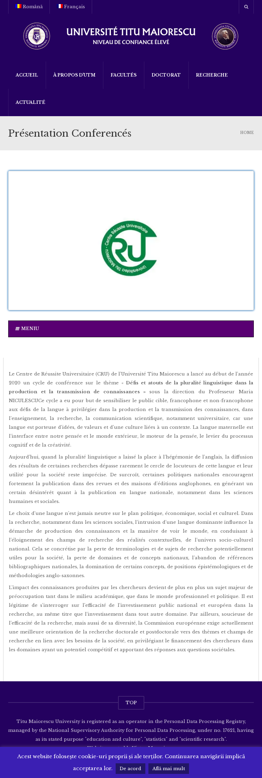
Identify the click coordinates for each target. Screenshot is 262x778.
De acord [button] (130, 769)
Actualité (30, 102)
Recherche (212, 75)
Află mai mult (168, 769)
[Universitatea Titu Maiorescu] (131, 35)
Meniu (30, 328)
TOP (131, 703)
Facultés (123, 75)
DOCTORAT (166, 75)
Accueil (27, 75)
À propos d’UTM (74, 75)
